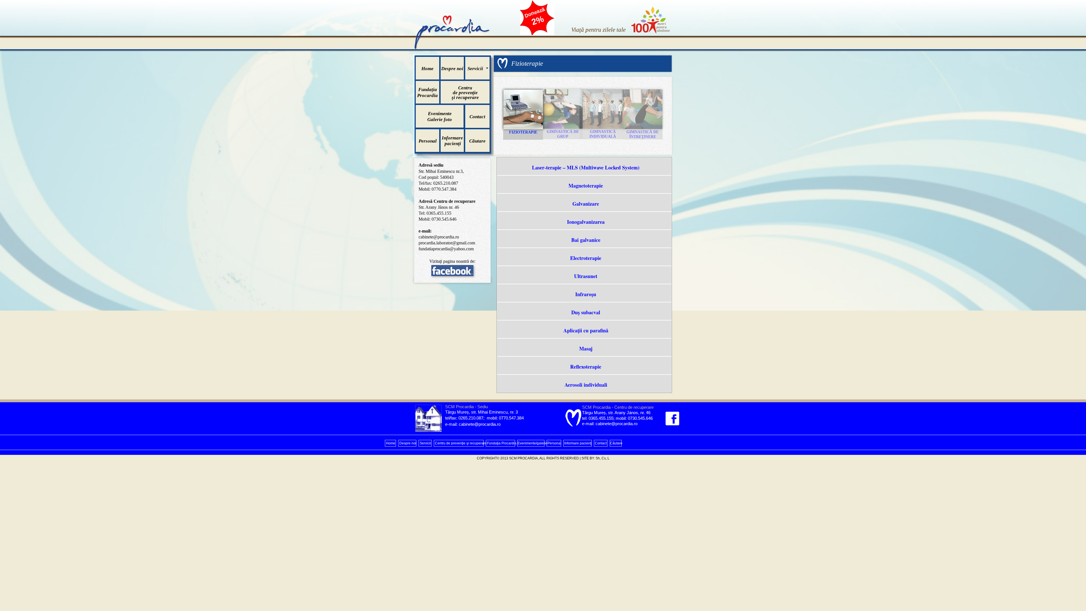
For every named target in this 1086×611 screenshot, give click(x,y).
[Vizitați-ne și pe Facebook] (672, 418)
